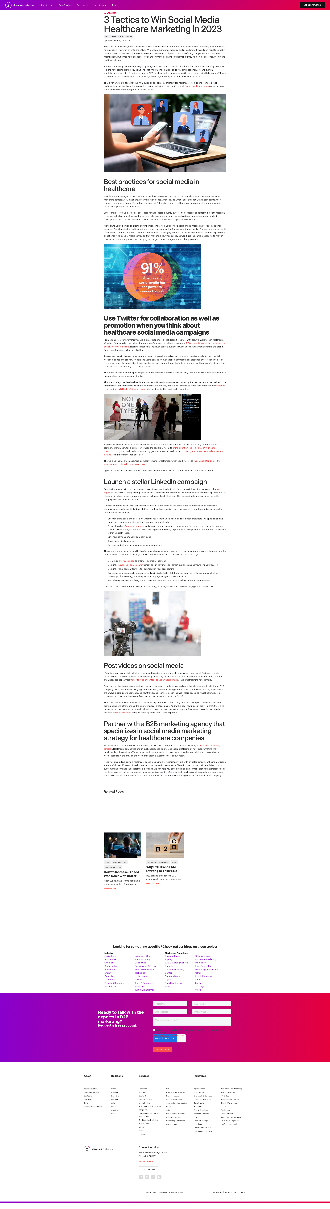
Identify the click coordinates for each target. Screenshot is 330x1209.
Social (129, 36)
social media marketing (197, 86)
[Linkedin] (141, 1177)
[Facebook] (159, 1177)
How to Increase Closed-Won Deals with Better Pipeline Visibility (122, 876)
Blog (107, 36)
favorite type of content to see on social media (154, 680)
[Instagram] (153, 1177)
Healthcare (117, 36)
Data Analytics (119, 862)
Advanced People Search (131, 565)
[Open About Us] (52, 5)
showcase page (127, 561)
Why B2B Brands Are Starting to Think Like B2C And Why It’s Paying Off (164, 872)
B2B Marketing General (158, 862)
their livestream (123, 712)
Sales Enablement (113, 867)
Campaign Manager (135, 526)
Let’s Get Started (312, 5)
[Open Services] (87, 5)
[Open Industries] (105, 5)
